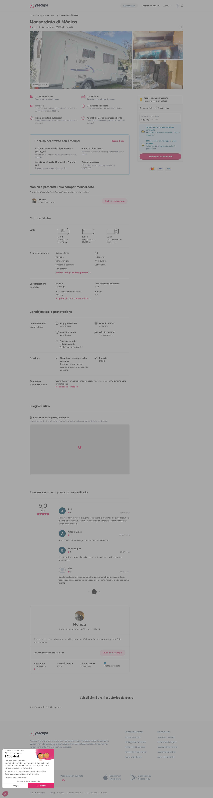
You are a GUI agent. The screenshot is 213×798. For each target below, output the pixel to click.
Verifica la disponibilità (160, 156)
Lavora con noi (74, 792)
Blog (53, 792)
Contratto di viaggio (166, 742)
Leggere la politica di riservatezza (16, 777)
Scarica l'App (129, 6)
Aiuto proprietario (165, 757)
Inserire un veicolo (150, 5)
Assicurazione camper (167, 747)
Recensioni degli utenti (135, 752)
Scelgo (15, 786)
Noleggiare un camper (135, 742)
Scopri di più (118, 141)
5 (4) (34, 27)
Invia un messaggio (114, 201)
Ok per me (41, 786)
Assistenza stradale (166, 752)
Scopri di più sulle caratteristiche (72, 298)
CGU (86, 792)
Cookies (103, 792)
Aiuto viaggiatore (133, 757)
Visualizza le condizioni (67, 387)
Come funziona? (132, 737)
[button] (5, 794)
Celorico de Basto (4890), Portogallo (56, 27)
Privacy (93, 792)
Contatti (61, 792)
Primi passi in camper (135, 747)
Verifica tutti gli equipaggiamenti (72, 272)
